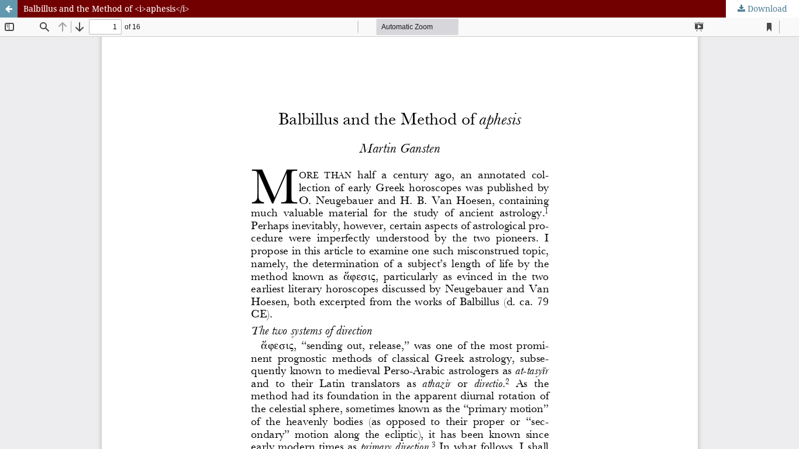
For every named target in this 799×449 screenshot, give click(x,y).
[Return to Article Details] (9, 9)
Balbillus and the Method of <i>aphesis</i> (106, 8)
